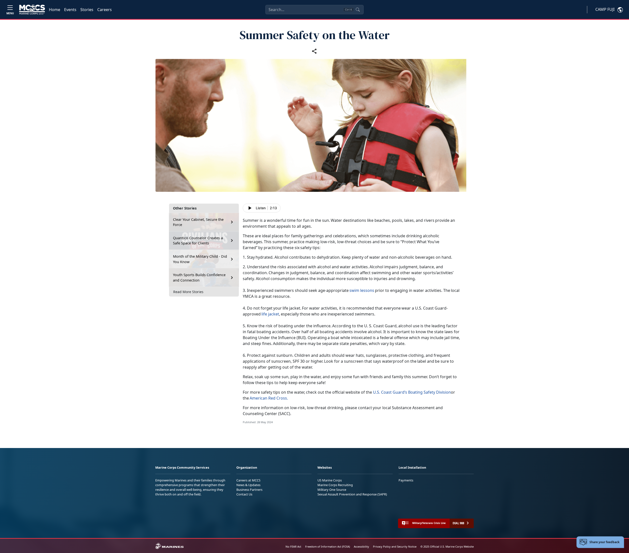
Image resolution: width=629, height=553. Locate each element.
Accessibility (361, 546)
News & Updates (248, 485)
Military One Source (331, 489)
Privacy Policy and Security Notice (394, 546)
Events (70, 9)
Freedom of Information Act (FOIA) (327, 546)
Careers (104, 9)
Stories (86, 9)
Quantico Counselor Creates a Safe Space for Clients (198, 241)
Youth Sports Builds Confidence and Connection (199, 277)
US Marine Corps (329, 480)
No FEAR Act (293, 546)
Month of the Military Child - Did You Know (200, 259)
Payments (406, 480)
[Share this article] (314, 51)
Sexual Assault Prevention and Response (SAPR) (352, 494)
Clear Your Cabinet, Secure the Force (198, 222)
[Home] (32, 9)
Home (54, 9)
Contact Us (244, 494)
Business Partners (249, 489)
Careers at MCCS (248, 480)
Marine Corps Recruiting (335, 485)
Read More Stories (188, 291)
